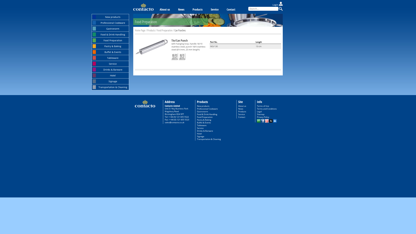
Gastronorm (112, 28)
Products (198, 9)
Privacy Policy (263, 117)
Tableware (112, 57)
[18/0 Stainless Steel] (182, 56)
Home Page (140, 30)
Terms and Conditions (267, 108)
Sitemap (260, 114)
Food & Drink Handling (113, 34)
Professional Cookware (113, 22)
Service (113, 63)
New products (112, 17)
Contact (231, 9)
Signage (113, 81)
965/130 (214, 46)
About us (165, 9)
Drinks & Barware (112, 69)
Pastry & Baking (112, 46)
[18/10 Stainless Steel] (174, 56)
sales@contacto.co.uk (174, 122)
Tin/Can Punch (179, 40)
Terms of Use (263, 106)
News (181, 9)
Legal (259, 111)
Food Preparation (113, 40)
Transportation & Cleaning (112, 87)
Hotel (113, 75)
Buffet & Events (112, 52)
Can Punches (180, 30)
